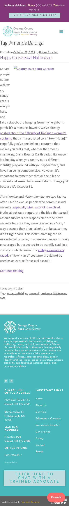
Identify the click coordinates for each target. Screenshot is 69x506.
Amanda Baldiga (17, 293)
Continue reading (12, 271)
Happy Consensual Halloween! (26, 57)
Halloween (60, 293)
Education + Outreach (48, 418)
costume (46, 293)
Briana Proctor (48, 52)
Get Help (41, 412)
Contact (40, 445)
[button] (61, 31)
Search (39, 451)
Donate (56, 497)
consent (34, 293)
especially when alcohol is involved (36, 207)
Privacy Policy (11, 463)
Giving (39, 438)
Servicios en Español (47, 425)
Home (39, 398)
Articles (17, 288)
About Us (41, 405)
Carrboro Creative (30, 502)
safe (2, 298)
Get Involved (43, 431)
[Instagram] (11, 381)
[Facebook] (6, 381)
